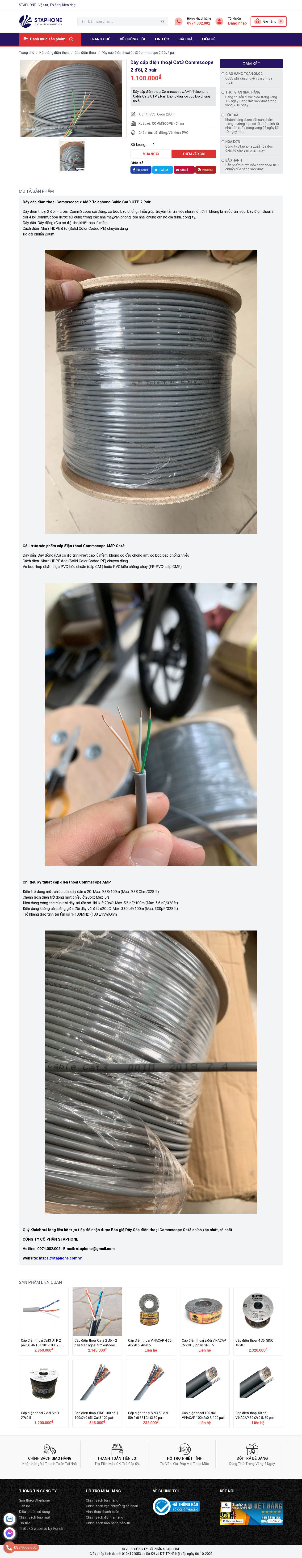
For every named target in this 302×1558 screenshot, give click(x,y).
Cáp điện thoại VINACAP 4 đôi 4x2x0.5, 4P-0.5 (151, 1321)
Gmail (184, 169)
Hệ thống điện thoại (54, 53)
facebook (142, 169)
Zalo (9, 1519)
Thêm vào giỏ (193, 154)
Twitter (163, 169)
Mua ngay (151, 154)
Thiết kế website (33, 1528)
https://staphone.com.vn (60, 1258)
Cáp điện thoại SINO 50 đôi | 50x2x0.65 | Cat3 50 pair (151, 1393)
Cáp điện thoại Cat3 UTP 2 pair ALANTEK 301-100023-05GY (43, 1321)
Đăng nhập (237, 23)
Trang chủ (26, 53)
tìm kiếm (162, 21)
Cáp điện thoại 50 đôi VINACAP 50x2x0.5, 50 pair (258, 1393)
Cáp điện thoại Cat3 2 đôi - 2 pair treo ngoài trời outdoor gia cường (97, 1321)
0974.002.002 (198, 23)
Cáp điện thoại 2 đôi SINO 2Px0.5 (43, 1393)
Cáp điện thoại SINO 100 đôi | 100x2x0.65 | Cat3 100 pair (97, 1393)
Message (9, 1533)
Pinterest (207, 169)
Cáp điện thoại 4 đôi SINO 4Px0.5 (258, 1321)
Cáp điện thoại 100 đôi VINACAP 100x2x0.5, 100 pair (204, 1393)
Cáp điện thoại (85, 53)
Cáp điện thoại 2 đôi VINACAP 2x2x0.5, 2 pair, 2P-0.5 (204, 1321)
